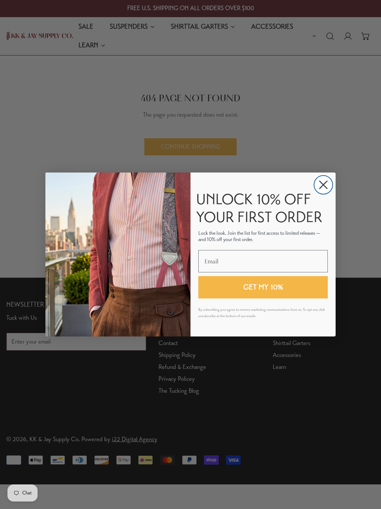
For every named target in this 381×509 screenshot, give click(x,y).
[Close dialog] (323, 185)
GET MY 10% (263, 287)
